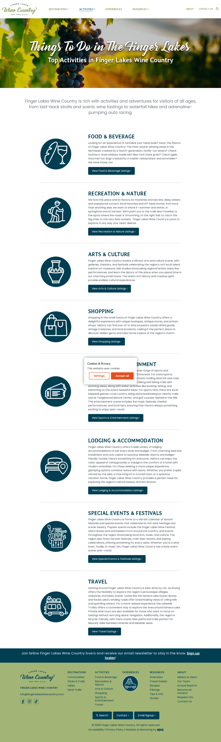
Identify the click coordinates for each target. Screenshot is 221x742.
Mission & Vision (187, 677)
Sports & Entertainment (104, 698)
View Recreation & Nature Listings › (113, 231)
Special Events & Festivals (125, 513)
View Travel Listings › (104, 631)
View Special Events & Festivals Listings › (117, 559)
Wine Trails (74, 690)
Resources (140, 9)
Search (103, 715)
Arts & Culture (109, 254)
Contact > (123, 715)
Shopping (101, 311)
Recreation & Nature (117, 193)
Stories (154, 698)
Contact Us (206, 9)
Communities (76, 677)
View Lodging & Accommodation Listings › (118, 490)
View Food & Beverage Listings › (111, 171)
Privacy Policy (115, 729)
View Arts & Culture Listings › (109, 288)
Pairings (155, 690)
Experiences (114, 9)
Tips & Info (156, 694)
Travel (97, 581)
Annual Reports (187, 685)
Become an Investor (184, 691)
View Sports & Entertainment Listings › (116, 418)
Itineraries (156, 677)
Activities (86, 9)
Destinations (58, 9)
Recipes (155, 685)
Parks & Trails (76, 681)
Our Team (183, 681)
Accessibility (96, 729)
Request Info (185, 697)
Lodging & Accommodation (125, 440)
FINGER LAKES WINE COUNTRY (39, 687)
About (190, 9)
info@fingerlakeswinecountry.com (42, 694)
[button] (216, 8)
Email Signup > (147, 715)
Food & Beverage (111, 136)
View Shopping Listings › (106, 341)
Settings (99, 376)
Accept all (122, 376)
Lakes (71, 685)
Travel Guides (158, 681)
